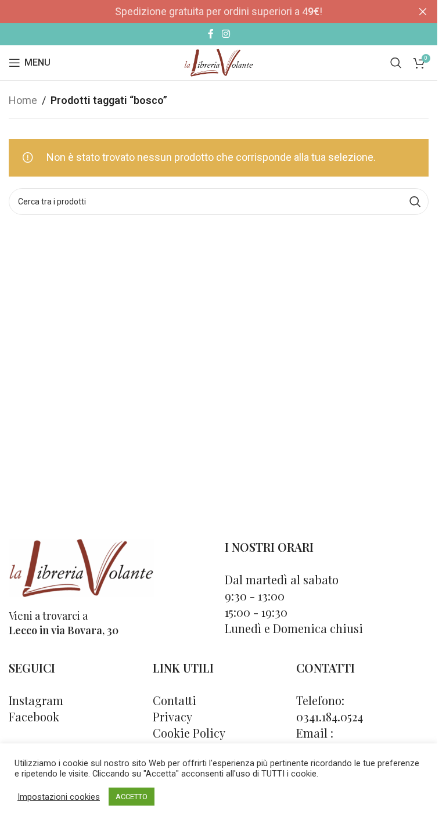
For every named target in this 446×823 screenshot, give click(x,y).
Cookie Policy (189, 733)
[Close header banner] (422, 11)
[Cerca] (396, 62)
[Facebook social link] (211, 34)
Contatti (174, 700)
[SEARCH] (415, 201)
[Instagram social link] (225, 34)
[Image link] (81, 566)
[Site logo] (218, 62)
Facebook (34, 716)
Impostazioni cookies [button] (58, 797)
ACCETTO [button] (132, 796)
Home (23, 100)
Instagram (36, 700)
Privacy (172, 716)
